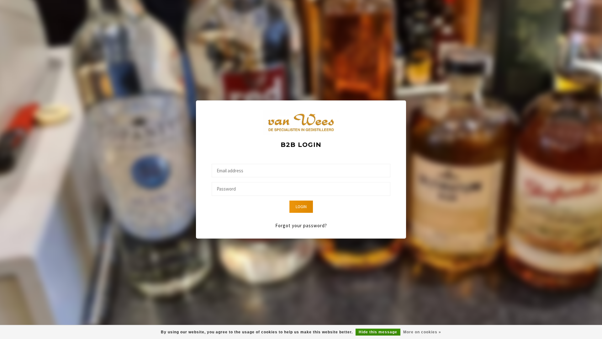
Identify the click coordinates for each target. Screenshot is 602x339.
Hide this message (378, 332)
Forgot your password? (301, 226)
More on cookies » (422, 332)
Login (301, 206)
